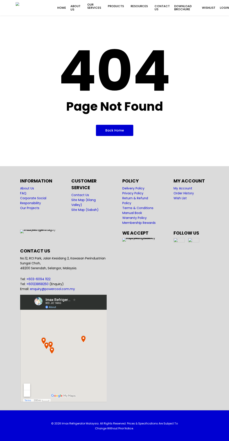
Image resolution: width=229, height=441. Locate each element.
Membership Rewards (139, 222)
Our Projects (29, 208)
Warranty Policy (134, 218)
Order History (184, 193)
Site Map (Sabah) (85, 210)
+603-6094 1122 (38, 279)
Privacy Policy (132, 193)
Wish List (180, 198)
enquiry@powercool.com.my (52, 289)
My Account (183, 188)
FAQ (23, 193)
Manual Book (132, 213)
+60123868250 (37, 284)
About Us (27, 188)
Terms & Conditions (137, 208)
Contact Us (80, 195)
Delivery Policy (133, 188)
